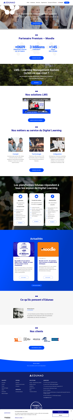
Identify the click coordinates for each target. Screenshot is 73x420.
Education (17, 387)
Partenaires (4, 396)
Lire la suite (23, 277)
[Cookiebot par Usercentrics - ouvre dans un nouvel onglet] (7, 418)
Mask (30, 394)
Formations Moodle (19, 396)
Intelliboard (32, 391)
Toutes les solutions (33, 396)
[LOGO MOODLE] (48, 249)
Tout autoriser (60, 411)
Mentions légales (5, 398)
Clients (3, 394)
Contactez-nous (36, 23)
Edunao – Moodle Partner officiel (35, 387)
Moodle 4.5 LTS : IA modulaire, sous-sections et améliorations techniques (48, 262)
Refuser (60, 415)
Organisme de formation (20, 389)
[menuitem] (28, 2)
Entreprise (17, 391)
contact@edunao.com (47, 402)
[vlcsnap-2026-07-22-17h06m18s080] (23, 249)
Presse (3, 391)
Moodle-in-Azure (33, 389)
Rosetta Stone (32, 393)
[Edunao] (9, 2)
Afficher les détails (18, 417)
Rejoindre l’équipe (5, 393)
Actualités (3, 387)
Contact (3, 389)
